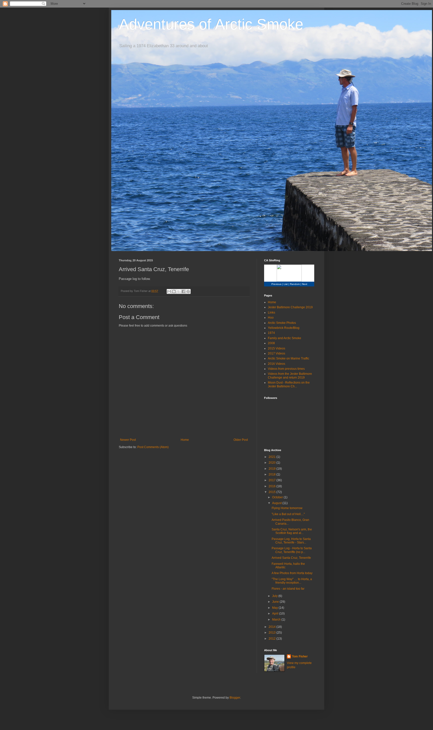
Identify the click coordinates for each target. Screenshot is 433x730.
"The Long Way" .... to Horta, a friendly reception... (292, 580)
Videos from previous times (286, 369)
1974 (271, 333)
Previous (276, 284)
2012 (272, 638)
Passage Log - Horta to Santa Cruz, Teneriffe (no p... (292, 550)
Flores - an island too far (288, 588)
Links (271, 312)
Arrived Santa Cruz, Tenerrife (291, 558)
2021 (272, 457)
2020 (272, 462)
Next (304, 284)
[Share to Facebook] (183, 291)
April (275, 613)
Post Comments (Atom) (153, 447)
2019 (272, 468)
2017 (272, 480)
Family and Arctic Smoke (284, 338)
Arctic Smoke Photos (282, 323)
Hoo (271, 317)
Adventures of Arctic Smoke (211, 24)
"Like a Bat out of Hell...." (288, 514)
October (278, 497)
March (276, 619)
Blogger (235, 697)
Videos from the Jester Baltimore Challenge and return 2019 (290, 375)
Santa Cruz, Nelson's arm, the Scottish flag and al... (292, 531)
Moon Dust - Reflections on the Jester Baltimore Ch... (289, 384)
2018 (272, 474)
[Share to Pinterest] (188, 291)
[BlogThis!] (173, 291)
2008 (271, 343)
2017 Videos (276, 353)
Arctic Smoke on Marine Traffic (288, 358)
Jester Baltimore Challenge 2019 (290, 307)
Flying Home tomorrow (287, 508)
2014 (272, 627)
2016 (272, 486)
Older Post (241, 440)
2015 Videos (276, 348)
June (276, 601)
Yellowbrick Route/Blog (283, 328)
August (277, 503)
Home (185, 440)
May (275, 608)
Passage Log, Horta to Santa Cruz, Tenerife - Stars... (291, 540)
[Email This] (169, 291)
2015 (272, 492)
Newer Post (128, 440)
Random (295, 284)
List (286, 284)
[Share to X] (178, 291)
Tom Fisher (300, 656)
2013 (272, 632)
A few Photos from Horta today (292, 573)
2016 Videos (276, 364)
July (275, 596)
